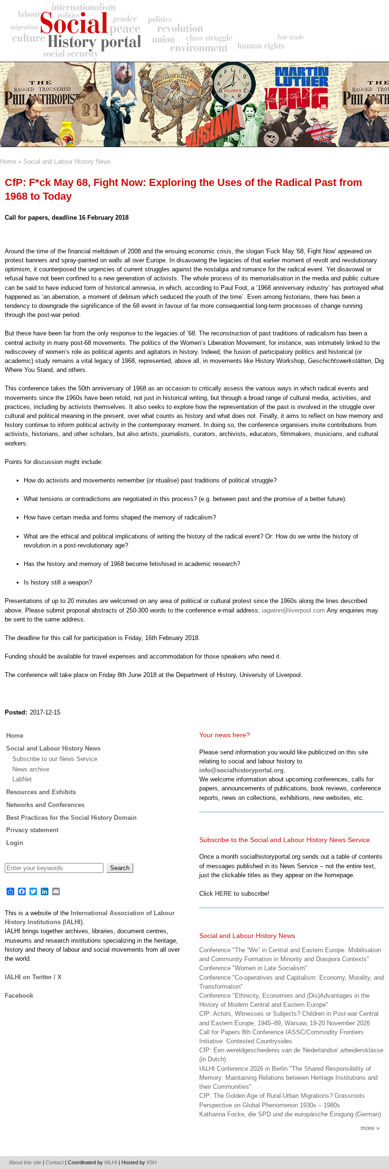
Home (8, 161)
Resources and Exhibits (41, 792)
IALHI (110, 1162)
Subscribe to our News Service (54, 758)
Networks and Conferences (45, 804)
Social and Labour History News (67, 161)
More (367, 1128)
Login (14, 842)
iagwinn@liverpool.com (293, 610)
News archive (30, 769)
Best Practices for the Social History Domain (71, 817)
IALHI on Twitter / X (33, 977)
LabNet (22, 779)
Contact (55, 1162)
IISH (152, 1162)
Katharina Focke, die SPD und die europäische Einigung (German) (290, 1114)
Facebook (19, 995)
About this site (25, 1162)
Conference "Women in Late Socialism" (253, 968)
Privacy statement (32, 830)
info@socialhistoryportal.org (241, 770)
